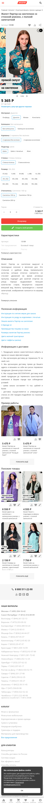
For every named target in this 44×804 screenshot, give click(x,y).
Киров (12, 644)
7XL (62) (15, 184)
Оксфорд (6, 117)
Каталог (5, 706)
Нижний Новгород (18, 655)
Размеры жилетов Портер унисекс (15, 332)
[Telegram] (27, 594)
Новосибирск (15, 659)
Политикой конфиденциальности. (14, 783)
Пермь (12, 666)
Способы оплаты (8, 765)
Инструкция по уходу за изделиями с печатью (20, 317)
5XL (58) (34, 179)
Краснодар (14, 648)
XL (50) (37, 174)
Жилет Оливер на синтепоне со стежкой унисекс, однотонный (10, 565)
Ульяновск (14, 684)
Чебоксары (14, 692)
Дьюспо (16, 117)
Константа (36, 117)
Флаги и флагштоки (10, 712)
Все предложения (9, 737)
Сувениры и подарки (10, 730)
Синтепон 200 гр (9, 200)
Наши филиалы (9, 606)
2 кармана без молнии (11, 140)
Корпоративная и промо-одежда (15, 719)
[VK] (20, 594)
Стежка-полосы (8, 162)
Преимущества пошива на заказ (15, 329)
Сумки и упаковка (9, 723)
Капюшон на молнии (26, 129)
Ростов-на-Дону (16, 670)
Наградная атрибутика (11, 726)
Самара (13, 673)
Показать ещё (22, 462)
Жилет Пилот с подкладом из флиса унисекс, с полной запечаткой (31, 515)
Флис (29, 151)
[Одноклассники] (24, 594)
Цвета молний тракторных (12, 336)
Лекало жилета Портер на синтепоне (17, 321)
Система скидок (8, 757)
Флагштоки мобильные (11, 715)
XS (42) (5, 174)
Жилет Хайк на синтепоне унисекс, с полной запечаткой (31, 565)
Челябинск (16, 696)
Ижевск (13, 629)
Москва (13, 611)
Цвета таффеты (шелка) (11, 340)
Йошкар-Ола (15, 633)
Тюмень (13, 681)
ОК (22, 790)
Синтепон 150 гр (25, 195)
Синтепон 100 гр (9, 195)
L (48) (30, 174)
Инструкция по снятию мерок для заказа (18, 313)
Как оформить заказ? (10, 761)
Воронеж (13, 622)
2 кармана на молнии (32, 140)
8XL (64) (25, 184)
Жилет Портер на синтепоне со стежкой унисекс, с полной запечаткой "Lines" (31, 449)
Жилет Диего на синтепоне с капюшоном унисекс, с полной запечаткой (11, 515)
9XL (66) (34, 184)
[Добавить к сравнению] (35, 25)
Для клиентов (8, 745)
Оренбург (14, 662)
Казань (12, 637)
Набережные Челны (18, 651)
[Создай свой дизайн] (18, 504)
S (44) (13, 174)
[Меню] (2, 2)
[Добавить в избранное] (29, 25)
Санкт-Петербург (18, 615)
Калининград (15, 640)
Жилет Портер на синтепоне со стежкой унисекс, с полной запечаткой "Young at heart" (10, 450)
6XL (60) (5, 184)
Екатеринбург (15, 626)
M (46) (21, 174)
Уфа (11, 688)
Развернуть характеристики (11, 253)
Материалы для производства (14, 734)
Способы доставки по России (14, 754)
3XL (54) (15, 179)
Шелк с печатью (17, 151)
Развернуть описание (9, 300)
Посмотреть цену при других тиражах (16, 106)
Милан (25, 117)
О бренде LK (6, 325)
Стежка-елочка (24, 162)
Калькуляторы (7, 750)
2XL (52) (5, 179)
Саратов (13, 677)
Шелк (5, 151)
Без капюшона (8, 129)
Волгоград (14, 618)
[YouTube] (16, 594)
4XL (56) (25, 179)
